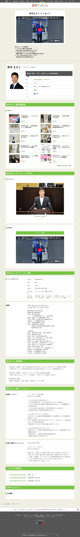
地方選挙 (27, 1)
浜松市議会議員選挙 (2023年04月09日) (17, 477)
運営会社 (42, 515)
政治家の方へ (18, 515)
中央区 (35, 83)
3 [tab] (41, 219)
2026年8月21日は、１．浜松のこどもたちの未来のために (60, 136)
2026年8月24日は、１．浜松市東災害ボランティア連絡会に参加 (29, 126)
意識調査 (56, 1)
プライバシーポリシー (29, 516)
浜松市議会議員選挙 (38, 79)
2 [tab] (40, 219)
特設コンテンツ (63, 1)
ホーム (3, 503)
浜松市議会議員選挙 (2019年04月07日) (17, 480)
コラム (10, 1)
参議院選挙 (22, 1)
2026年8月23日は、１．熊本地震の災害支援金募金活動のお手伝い (60, 126)
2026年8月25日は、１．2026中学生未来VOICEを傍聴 (60, 116)
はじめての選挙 (50, 1)
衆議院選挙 (15, 1)
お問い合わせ (52, 516)
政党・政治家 (8, 503)
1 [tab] (38, 219)
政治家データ (42, 1)
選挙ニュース (26, 515)
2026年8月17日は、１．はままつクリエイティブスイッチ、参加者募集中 (60, 156)
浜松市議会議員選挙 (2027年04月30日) (17, 474)
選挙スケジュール (34, 1)
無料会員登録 (31, 535)
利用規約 (48, 515)
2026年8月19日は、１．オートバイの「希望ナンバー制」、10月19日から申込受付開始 (61, 147)
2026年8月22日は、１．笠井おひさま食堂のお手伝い (29, 136)
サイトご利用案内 (34, 515)
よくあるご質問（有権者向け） (57, 515)
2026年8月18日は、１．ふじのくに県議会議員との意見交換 (29, 156)
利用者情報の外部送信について (41, 516)
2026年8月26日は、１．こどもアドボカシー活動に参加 (29, 116)
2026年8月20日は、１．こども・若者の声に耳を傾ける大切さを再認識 (29, 146)
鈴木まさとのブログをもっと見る (64, 165)
